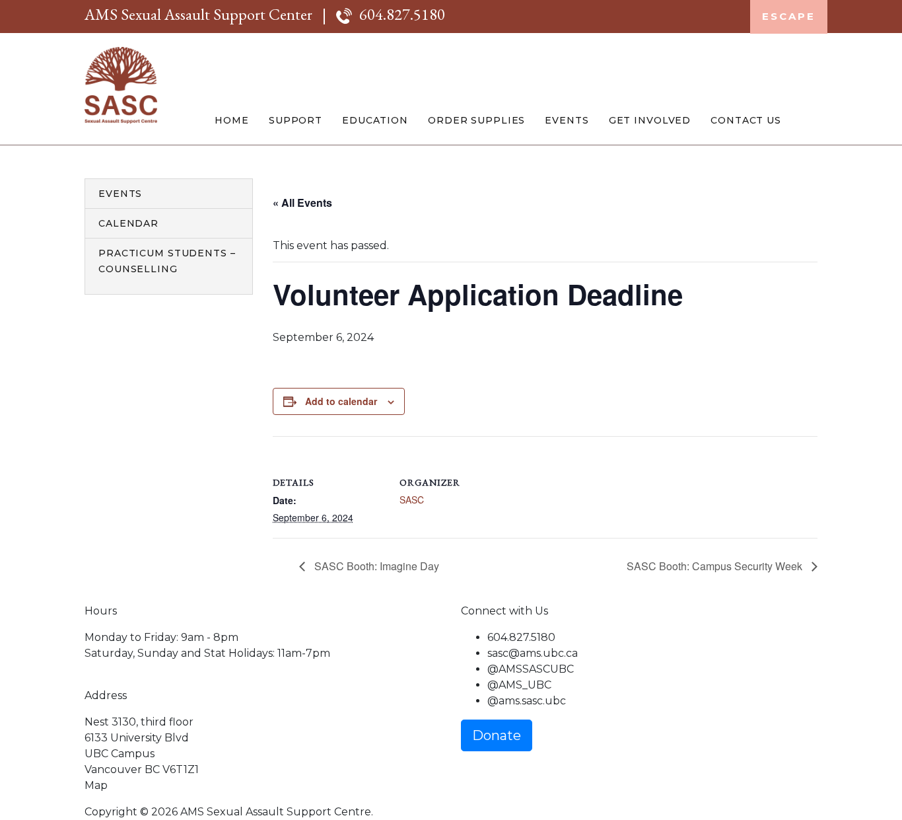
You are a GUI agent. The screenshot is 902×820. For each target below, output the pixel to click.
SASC (411, 499)
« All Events (302, 202)
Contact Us (746, 120)
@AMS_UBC (519, 685)
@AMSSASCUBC (530, 669)
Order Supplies (476, 120)
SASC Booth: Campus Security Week (716, 566)
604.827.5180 (402, 14)
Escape (788, 16)
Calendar (128, 223)
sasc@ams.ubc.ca (532, 653)
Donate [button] (496, 735)
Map (96, 785)
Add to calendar (341, 401)
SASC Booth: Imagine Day (375, 566)
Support (295, 120)
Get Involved (650, 120)
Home (232, 120)
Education (375, 120)
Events (566, 120)
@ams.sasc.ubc (526, 700)
